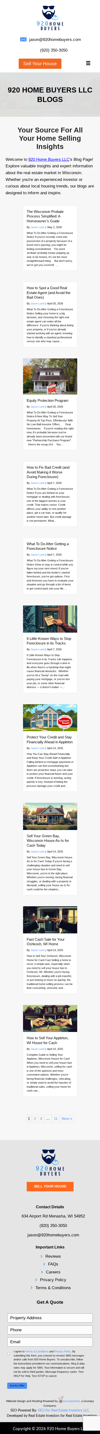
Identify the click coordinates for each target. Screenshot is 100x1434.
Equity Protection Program (47, 400)
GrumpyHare (71, 1401)
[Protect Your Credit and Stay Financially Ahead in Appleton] (50, 717)
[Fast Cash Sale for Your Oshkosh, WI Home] (50, 919)
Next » (67, 1118)
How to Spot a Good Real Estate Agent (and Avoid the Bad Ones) (48, 292)
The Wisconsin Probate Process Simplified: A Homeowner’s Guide (45, 216)
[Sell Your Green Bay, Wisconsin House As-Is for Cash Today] (50, 816)
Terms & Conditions (53, 1287)
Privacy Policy (53, 1279)
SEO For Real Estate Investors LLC (63, 1410)
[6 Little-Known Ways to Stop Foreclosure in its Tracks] (50, 619)
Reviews (53, 1256)
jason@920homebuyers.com (55, 39)
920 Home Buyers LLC (48, 159)
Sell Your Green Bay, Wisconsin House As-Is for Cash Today (48, 840)
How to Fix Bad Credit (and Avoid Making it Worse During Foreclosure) (48, 472)
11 (56, 1118)
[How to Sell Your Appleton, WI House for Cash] (50, 1018)
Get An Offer (17, 1385)
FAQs (53, 1264)
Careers (53, 1272)
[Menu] (88, 63)
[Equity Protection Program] (50, 376)
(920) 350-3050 (53, 50)
